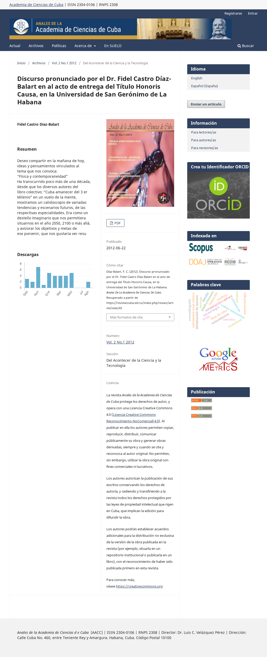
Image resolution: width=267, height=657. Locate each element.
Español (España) (204, 86)
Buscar (247, 45)
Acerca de (84, 45)
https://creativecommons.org (139, 586)
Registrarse (233, 13)
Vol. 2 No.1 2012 (64, 63)
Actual (14, 45)
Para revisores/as (204, 147)
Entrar (253, 13)
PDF (117, 223)
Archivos (36, 45)
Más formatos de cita (126, 317)
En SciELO (113, 45)
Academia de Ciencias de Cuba (36, 4)
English (196, 78)
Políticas (59, 45)
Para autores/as (203, 140)
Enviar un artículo (206, 104)
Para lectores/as (203, 132)
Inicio (21, 63)
